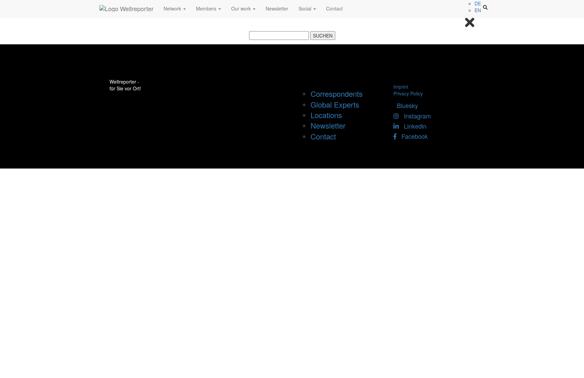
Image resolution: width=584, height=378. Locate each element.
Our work (241, 8)
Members (207, 8)
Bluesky (405, 105)
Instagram (415, 115)
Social (305, 8)
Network (173, 8)
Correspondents (337, 93)
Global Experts (335, 104)
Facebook (412, 136)
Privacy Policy (408, 93)
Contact (334, 8)
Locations (326, 115)
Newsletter (277, 8)
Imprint (400, 86)
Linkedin (413, 125)
